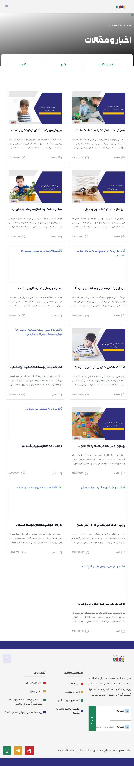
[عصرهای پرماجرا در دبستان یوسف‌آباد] (35, 265)
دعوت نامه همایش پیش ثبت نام (42, 446)
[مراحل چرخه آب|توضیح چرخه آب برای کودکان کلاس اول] (98, 265)
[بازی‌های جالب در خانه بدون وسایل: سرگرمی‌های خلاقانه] (98, 186)
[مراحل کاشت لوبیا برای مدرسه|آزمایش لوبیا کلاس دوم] (35, 186)
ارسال (92, 718)
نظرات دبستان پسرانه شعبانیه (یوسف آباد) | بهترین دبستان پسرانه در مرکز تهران (35, 367)
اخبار (54, 315)
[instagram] (7, 750)
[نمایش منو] (6, 7)
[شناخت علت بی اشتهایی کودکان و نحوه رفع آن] (98, 344)
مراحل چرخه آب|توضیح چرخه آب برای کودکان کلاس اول (99, 289)
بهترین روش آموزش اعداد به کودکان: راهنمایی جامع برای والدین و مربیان (102, 446)
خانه (129, 26)
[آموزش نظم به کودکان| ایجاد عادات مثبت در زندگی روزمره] (98, 107)
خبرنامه (120, 711)
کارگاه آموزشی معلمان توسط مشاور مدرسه (39, 525)
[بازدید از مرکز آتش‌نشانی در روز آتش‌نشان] (98, 502)
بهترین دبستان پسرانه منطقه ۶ (68, 711)
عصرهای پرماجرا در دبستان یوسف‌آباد (39, 289)
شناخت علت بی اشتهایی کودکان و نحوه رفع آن (99, 368)
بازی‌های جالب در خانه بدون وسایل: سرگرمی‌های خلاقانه (104, 210)
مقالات (117, 157)
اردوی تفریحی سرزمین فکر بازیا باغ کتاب (101, 604)
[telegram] (18, 750)
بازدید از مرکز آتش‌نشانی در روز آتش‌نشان (101, 525)
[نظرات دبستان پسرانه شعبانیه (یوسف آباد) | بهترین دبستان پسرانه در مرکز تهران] (35, 344)
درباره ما (75, 684)
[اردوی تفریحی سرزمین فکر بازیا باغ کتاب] (98, 581)
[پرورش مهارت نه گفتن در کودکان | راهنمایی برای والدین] (35, 107)
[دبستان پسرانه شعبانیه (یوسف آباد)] (120, 6)
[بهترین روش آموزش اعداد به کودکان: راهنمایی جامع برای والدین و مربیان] (98, 423)
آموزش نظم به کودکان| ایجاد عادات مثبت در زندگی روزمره (99, 131)
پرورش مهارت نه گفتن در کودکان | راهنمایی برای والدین (35, 131)
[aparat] (29, 750)
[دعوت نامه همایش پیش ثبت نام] (35, 423)
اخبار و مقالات (72, 692)
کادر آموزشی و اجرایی (69, 700)
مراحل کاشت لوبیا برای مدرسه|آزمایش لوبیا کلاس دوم (36, 210)
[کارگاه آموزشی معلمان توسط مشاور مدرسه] (35, 502)
